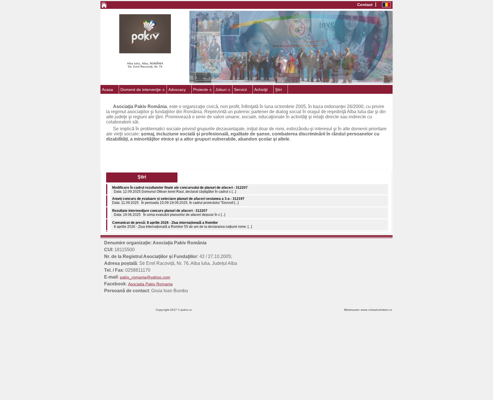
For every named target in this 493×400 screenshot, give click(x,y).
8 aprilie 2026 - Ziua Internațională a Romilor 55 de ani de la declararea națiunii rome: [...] (182, 214)
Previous (181, 47)
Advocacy (177, 89)
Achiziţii (261, 89)
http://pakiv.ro (12, 322)
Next (401, 47)
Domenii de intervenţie (140, 89)
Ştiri (278, 89)
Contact (365, 4)
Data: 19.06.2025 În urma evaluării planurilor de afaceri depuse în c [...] (168, 202)
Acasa (107, 89)
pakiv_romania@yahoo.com (145, 277)
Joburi (221, 89)
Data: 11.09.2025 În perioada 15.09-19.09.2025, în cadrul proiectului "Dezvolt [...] (178, 190)
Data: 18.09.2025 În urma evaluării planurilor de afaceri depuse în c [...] (168, 226)
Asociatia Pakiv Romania (150, 284)
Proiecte (200, 89)
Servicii (240, 89)
